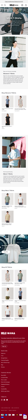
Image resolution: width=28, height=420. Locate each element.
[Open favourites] (25, 417)
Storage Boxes (4, 358)
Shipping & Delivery (5, 384)
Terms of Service (12, 410)
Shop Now (6, 251)
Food (2, 355)
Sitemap (3, 367)
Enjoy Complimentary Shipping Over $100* (14, 1)
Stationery (3, 353)
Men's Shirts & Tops (5, 362)
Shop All (22, 92)
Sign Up (4, 346)
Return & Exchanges (5, 382)
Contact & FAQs (4, 377)
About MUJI (3, 375)
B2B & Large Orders (5, 391)
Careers (2, 386)
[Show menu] (2, 5)
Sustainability (4, 389)
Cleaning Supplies (5, 360)
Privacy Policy (4, 410)
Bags (2, 364)
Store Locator (4, 379)
